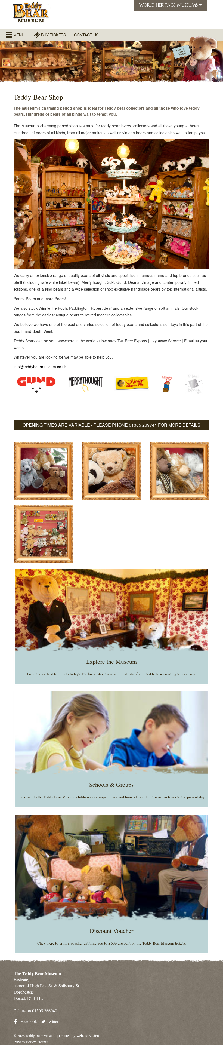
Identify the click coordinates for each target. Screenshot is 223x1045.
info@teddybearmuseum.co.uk (40, 366)
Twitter (51, 1021)
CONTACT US (86, 35)
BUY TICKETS (53, 35)
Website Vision (87, 1035)
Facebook (28, 1021)
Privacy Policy (25, 1042)
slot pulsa (22, 412)
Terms (43, 1042)
